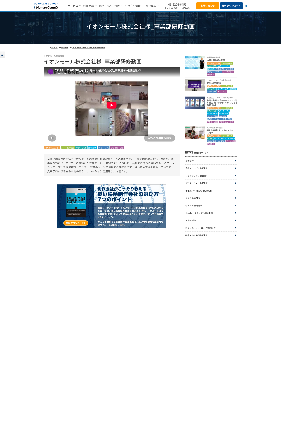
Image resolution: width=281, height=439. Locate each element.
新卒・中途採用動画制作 (196, 235)
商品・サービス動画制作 (196, 168)
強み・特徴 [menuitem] (113, 6)
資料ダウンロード (231, 5)
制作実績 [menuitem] (88, 6)
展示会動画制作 (192, 198)
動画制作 (189, 160)
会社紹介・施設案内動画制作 (198, 190)
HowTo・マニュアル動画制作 (199, 212)
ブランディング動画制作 (196, 175)
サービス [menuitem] (73, 6)
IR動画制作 (190, 220)
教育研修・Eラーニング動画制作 (200, 227)
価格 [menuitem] (101, 6)
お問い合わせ (208, 5)
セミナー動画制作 (193, 205)
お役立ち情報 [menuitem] (133, 6)
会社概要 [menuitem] (151, 6)
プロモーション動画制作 (196, 183)
